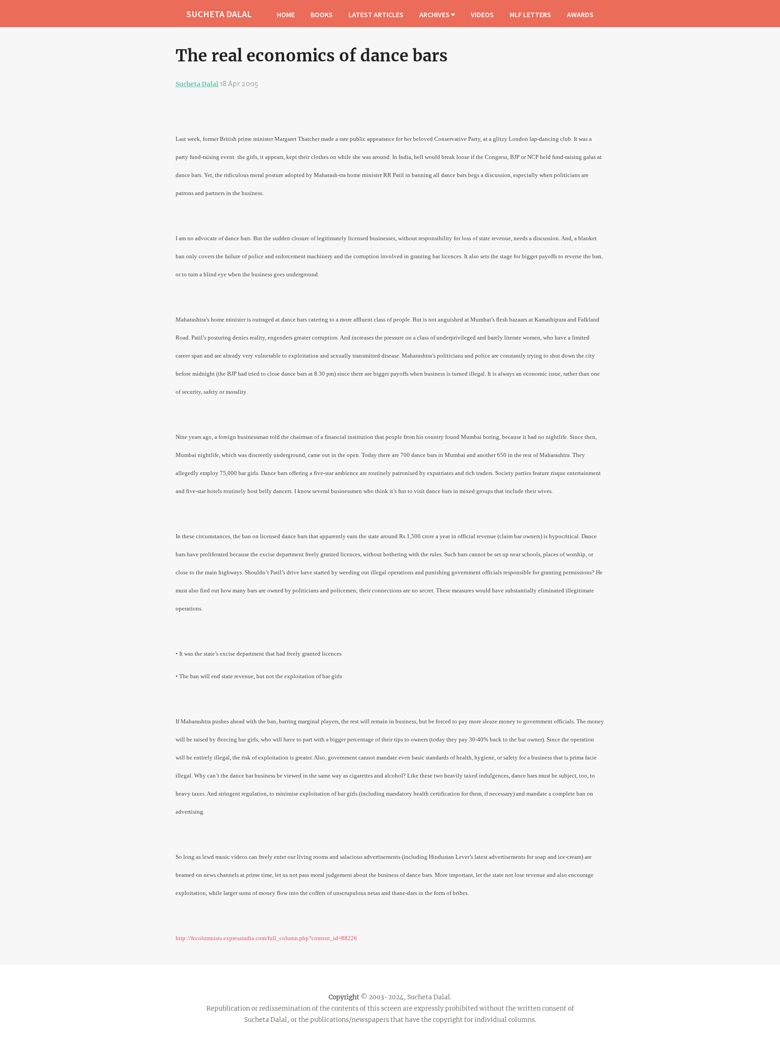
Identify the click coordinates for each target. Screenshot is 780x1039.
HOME (286, 14)
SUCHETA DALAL (219, 13)
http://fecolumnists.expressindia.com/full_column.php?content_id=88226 (266, 938)
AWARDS (580, 14)
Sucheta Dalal (197, 84)
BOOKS (322, 14)
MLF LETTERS (530, 14)
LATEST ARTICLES (376, 14)
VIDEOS (482, 14)
